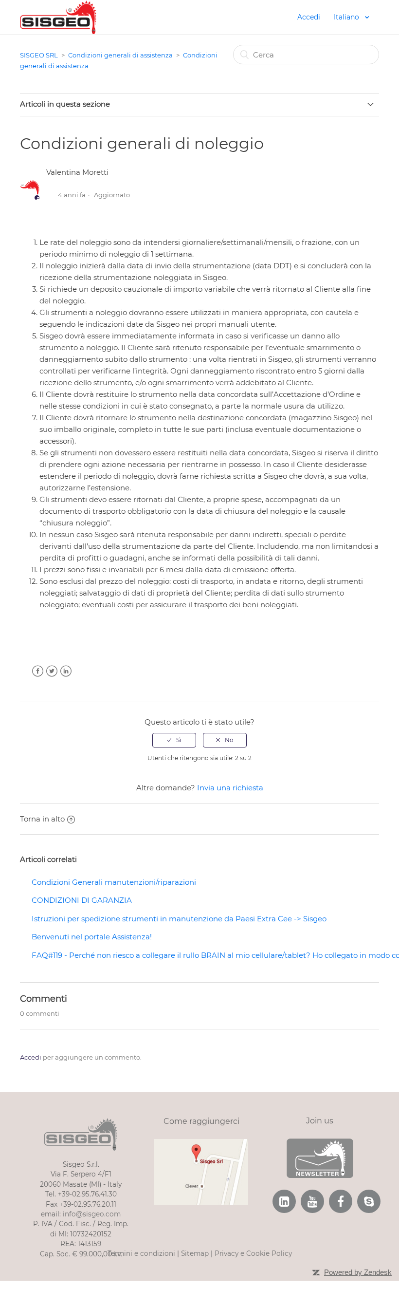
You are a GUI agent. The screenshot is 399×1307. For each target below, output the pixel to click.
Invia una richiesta (230, 787)
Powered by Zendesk (358, 1272)
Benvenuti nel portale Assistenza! (92, 936)
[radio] (174, 740)
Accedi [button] (308, 17)
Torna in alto (42, 818)
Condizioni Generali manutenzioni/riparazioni (114, 882)
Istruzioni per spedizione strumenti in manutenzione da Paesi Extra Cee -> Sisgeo (179, 918)
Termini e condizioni (141, 1253)
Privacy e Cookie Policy (253, 1253)
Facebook (38, 671)
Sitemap (195, 1253)
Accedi (30, 1057)
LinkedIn (66, 671)
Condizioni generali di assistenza (120, 55)
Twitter (52, 671)
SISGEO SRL (39, 55)
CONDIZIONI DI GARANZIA (82, 900)
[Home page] (58, 16)
